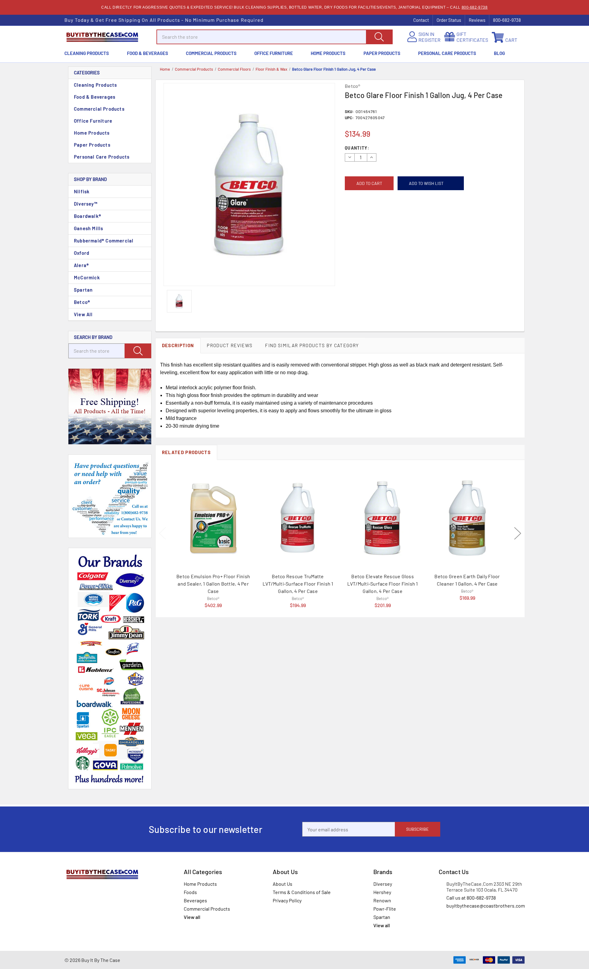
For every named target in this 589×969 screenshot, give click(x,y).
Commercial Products (211, 53)
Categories (87, 72)
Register (429, 40)
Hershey (382, 892)
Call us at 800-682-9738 (471, 897)
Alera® (81, 265)
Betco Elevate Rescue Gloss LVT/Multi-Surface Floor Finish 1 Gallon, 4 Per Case (382, 583)
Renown (382, 900)
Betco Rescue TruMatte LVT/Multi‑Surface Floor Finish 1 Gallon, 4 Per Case (298, 583)
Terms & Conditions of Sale (302, 892)
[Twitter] (375, 217)
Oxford (81, 253)
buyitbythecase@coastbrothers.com (485, 905)
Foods (190, 892)
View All (83, 314)
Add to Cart (213, 597)
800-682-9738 (475, 7)
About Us (282, 884)
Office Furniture (273, 53)
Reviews (477, 20)
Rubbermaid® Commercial (103, 240)
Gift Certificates (472, 37)
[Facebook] (347, 217)
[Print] (365, 217)
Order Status (449, 20)
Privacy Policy (287, 900)
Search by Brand (93, 337)
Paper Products (382, 53)
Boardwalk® (87, 216)
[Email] (356, 217)
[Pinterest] (384, 217)
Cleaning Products (86, 53)
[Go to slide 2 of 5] (518, 533)
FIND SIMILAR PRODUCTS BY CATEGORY (312, 345)
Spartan (83, 289)
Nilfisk (82, 191)
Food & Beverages (147, 53)
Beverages (195, 900)
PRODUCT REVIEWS (229, 345)
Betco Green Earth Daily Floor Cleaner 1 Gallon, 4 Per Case (467, 579)
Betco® (82, 302)
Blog (499, 53)
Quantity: (357, 148)
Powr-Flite (384, 909)
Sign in (426, 34)
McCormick (87, 277)
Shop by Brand (90, 179)
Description (178, 345)
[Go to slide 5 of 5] (162, 533)
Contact (421, 20)
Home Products (328, 53)
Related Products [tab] (186, 452)
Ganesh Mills (88, 228)
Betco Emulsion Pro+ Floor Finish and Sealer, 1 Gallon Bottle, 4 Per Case (213, 583)
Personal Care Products (447, 53)
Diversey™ (86, 203)
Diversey (382, 884)
